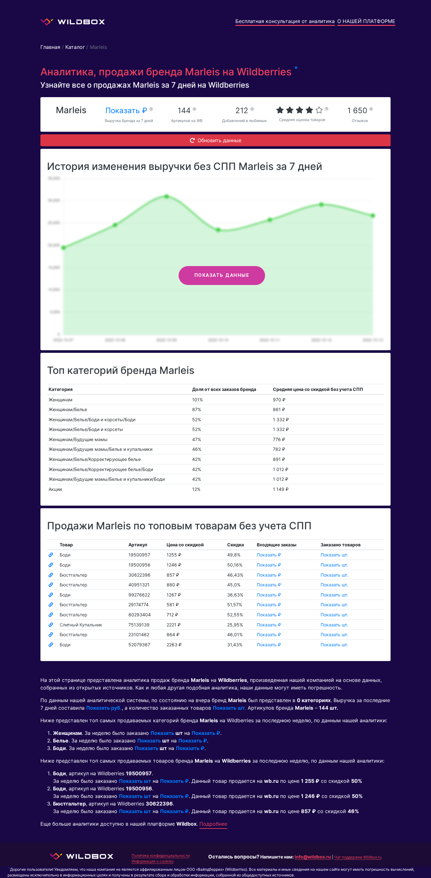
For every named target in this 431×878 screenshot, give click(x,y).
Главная (50, 47)
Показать (162, 733)
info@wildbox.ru (313, 856)
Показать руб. (104, 708)
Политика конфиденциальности (161, 855)
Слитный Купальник (81, 624)
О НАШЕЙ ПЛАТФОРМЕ (366, 21)
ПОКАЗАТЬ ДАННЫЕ (222, 275)
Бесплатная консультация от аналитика (285, 21)
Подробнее (213, 824)
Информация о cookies (153, 861)
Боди (65, 554)
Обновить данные (219, 140)
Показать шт (135, 781)
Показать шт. (334, 554)
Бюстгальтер (73, 575)
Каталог (75, 47)
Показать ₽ (127, 110)
